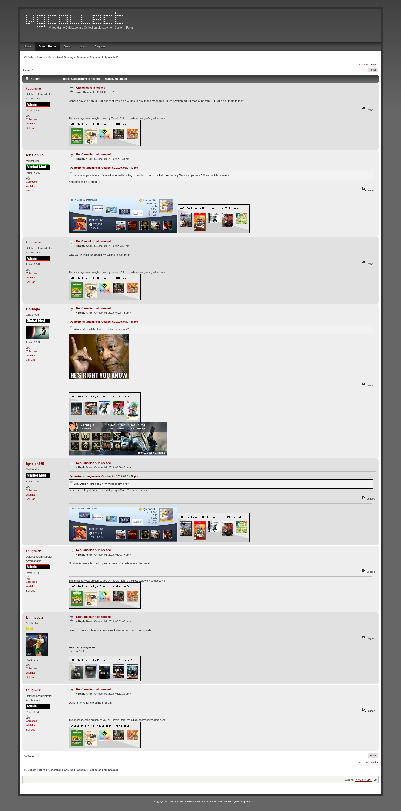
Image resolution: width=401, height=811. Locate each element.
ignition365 (35, 155)
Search (67, 46)
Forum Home (47, 46)
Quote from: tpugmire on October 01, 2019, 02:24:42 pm (104, 167)
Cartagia (33, 309)
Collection (31, 119)
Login (83, 46)
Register (99, 46)
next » (374, 64)
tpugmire (33, 88)
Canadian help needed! (91, 87)
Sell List (30, 128)
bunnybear (35, 617)
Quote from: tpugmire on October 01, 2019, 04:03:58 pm (104, 321)
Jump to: (349, 779)
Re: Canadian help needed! (94, 154)
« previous (364, 64)
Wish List (31, 123)
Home (27, 46)
